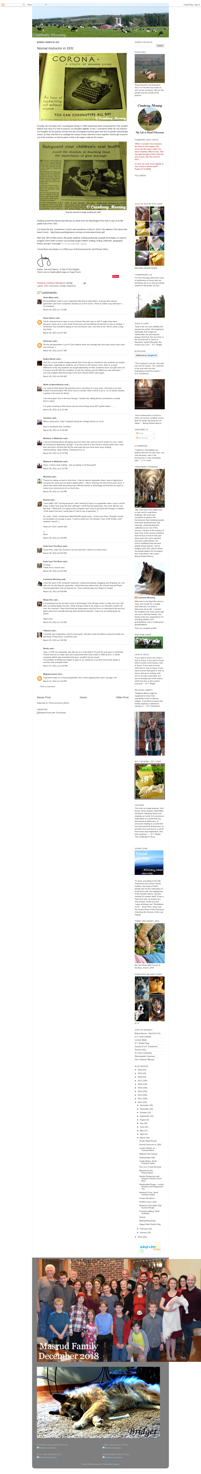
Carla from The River (52, 546)
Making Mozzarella (147, 1221)
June (142, 1127)
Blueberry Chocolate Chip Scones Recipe (150, 1207)
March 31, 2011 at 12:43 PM (55, 666)
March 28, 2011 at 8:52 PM (55, 553)
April (142, 1134)
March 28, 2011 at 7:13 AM (55, 310)
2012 (140, 1099)
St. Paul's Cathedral (143, 1053)
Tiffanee (47, 631)
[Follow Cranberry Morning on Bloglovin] (146, 357)
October (143, 1113)
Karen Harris (49, 318)
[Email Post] (84, 283)
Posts (140, 433)
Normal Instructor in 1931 (150, 1145)
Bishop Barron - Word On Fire (148, 1033)
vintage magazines (68, 286)
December (144, 1105)
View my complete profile (145, 628)
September (145, 1116)
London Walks (141, 1040)
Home (83, 697)
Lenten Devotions (147, 1198)
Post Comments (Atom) (59, 703)
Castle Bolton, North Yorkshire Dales (148, 1162)
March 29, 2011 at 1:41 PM (55, 622)
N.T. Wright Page (142, 1043)
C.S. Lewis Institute (143, 1037)
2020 (140, 1070)
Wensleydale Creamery (145, 1056)
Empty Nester (49, 359)
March (143, 1138)
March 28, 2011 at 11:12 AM (55, 410)
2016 (140, 1084)
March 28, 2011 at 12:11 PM (55, 469)
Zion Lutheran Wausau (144, 1060)
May (142, 1131)
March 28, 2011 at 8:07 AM (55, 333)
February (144, 1229)
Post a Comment (47, 687)
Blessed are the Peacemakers (146, 1172)
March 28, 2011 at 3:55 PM (55, 538)
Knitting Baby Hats (147, 1158)
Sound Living (140, 1050)
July (142, 1123)
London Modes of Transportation (147, 1149)
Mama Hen (48, 600)
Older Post (122, 697)
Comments (143, 438)
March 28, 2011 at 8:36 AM (55, 376)
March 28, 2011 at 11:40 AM (55, 430)
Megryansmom (50, 674)
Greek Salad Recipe (148, 1141)
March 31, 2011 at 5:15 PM (55, 681)
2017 (140, 1081)
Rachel (46, 500)
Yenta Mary (48, 297)
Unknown (47, 341)
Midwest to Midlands (53, 438)
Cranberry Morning (52, 579)
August (143, 1120)
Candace (47, 418)
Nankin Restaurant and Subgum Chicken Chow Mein (150, 1178)
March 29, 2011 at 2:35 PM (55, 640)
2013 (140, 1095)
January (143, 1232)
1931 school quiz (51, 286)
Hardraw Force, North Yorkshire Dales (148, 1193)
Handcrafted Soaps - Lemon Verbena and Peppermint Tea (151, 1186)
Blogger (116, 1464)
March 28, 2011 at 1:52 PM (55, 492)
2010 (140, 1237)
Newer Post (44, 697)
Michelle (47, 477)
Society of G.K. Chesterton (146, 1047)
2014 (140, 1091)
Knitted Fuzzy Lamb (148, 1202)
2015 (140, 1088)
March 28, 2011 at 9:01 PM (55, 571)
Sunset (142, 1217)
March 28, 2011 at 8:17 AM (55, 351)
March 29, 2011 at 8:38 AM (55, 591)
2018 (140, 1077)
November (144, 1109)
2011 (140, 1102)
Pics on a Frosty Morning (150, 1167)
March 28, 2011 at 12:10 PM (55, 453)
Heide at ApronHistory (53, 385)
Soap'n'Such (75, 272)
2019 (140, 1073)
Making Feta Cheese (148, 1154)
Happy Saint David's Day (150, 1224)
